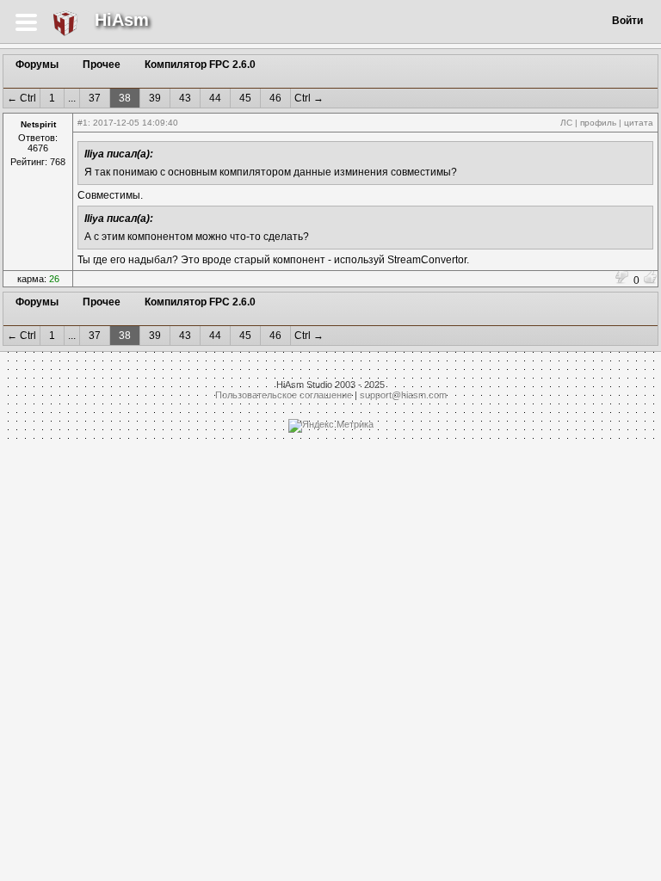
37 (95, 98)
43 (185, 98)
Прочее (101, 65)
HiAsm (122, 19)
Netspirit (38, 124)
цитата (638, 122)
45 (245, 98)
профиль (598, 122)
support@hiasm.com (403, 395)
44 (215, 98)
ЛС (566, 122)
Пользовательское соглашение (283, 395)
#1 (82, 122)
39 (155, 98)
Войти (627, 21)
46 (275, 98)
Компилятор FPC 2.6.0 (200, 65)
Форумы (37, 65)
